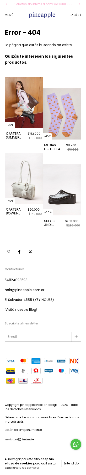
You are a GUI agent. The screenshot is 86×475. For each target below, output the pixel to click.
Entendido (71, 463)
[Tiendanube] (20, 440)
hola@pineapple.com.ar (24, 289)
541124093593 (16, 280)
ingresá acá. (14, 422)
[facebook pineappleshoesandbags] (19, 251)
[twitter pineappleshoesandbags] (30, 251)
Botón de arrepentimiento (23, 430)
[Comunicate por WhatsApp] (75, 444)
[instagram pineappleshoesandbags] (8, 251)
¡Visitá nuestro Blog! (21, 309)
